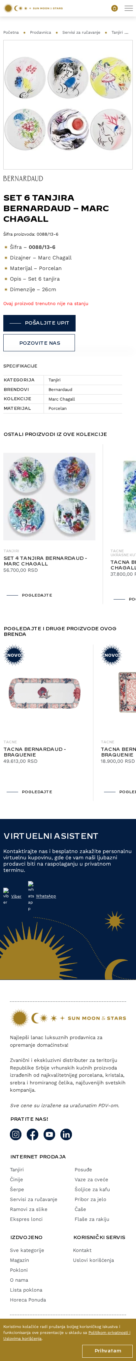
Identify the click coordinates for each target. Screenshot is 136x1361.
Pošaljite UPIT (46, 323)
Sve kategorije (27, 1250)
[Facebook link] (32, 1134)
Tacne (10, 742)
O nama (19, 1280)
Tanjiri (117, 32)
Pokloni (19, 1270)
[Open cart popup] (114, 8)
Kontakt (82, 1250)
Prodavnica (40, 32)
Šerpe (17, 1189)
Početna (11, 32)
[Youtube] (49, 1134)
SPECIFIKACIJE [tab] (20, 366)
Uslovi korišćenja (93, 1260)
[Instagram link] (15, 1134)
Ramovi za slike (29, 1209)
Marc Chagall (62, 399)
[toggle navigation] (128, 8)
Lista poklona (26, 1290)
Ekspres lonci (26, 1219)
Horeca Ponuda (28, 1300)
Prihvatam (107, 1351)
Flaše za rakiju (92, 1219)
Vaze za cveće (91, 1180)
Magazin (19, 1260)
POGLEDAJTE (36, 595)
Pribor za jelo (90, 1199)
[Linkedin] (66, 1134)
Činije (16, 1180)
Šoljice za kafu (92, 1189)
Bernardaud (60, 389)
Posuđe (83, 1170)
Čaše (80, 1209)
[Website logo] (33, 8)
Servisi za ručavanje (81, 32)
